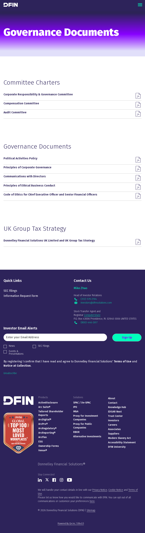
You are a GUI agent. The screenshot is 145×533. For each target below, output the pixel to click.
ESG (40, 441)
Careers (112, 424)
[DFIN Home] (19, 397)
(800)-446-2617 (88, 322)
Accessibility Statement (122, 442)
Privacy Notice (99, 489)
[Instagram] (61, 480)
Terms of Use (122, 361)
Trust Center (115, 416)
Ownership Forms (48, 446)
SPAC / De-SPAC (82, 402)
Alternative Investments (87, 436)
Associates (114, 429)
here (92, 501)
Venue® (42, 450)
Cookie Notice (115, 489)
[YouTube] (69, 480)
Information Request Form (21, 296)
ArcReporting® (47, 432)
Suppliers (113, 433)
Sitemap (91, 510)
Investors (113, 420)
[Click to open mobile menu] (140, 4)
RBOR (76, 432)
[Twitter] (47, 480)
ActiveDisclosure (48, 402)
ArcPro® (43, 423)
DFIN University (117, 446)
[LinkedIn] (40, 480)
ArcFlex (42, 437)
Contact (112, 402)
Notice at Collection (17, 365)
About (111, 398)
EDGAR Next (115, 411)
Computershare (92, 315)
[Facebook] (54, 480)
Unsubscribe (10, 373)
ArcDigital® (44, 419)
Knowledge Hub (117, 407)
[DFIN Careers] (19, 412)
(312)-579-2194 (88, 299)
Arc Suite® (44, 407)
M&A (75, 411)
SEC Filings (10, 290)
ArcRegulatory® (47, 428)
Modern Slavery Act (119, 438)
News (12, 346)
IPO (75, 407)
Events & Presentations (16, 352)
